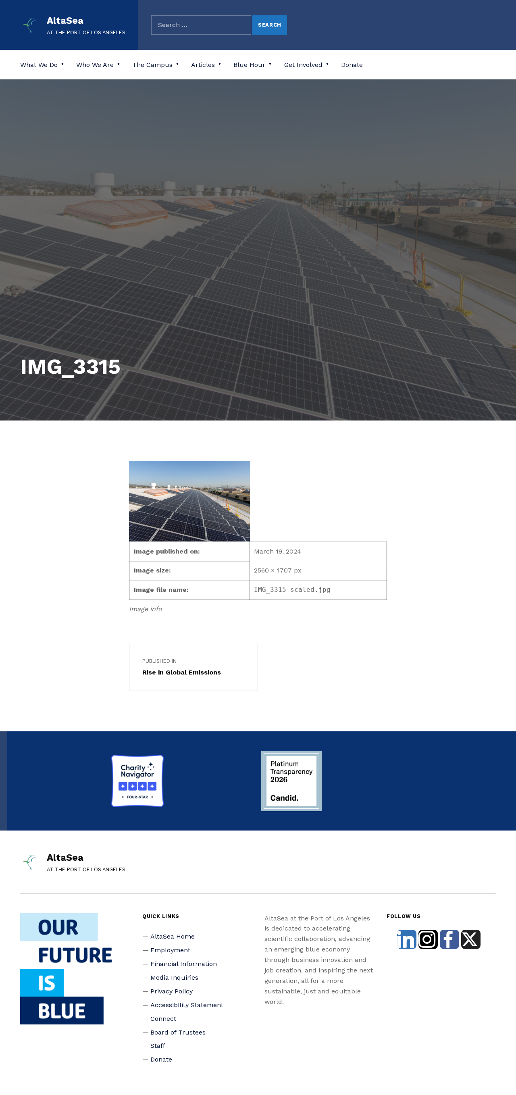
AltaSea (65, 20)
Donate (352, 65)
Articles (203, 65)
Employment (170, 950)
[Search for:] (201, 25)
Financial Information (183, 964)
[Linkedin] (406, 939)
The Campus (152, 65)
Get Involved (303, 65)
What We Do (39, 65)
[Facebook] (449, 939)
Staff (157, 1045)
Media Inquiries (174, 977)
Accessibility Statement (186, 1005)
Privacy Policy (171, 991)
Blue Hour (249, 65)
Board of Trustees (178, 1032)
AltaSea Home (172, 936)
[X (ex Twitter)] (471, 939)
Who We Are (95, 65)
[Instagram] (428, 939)
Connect (163, 1018)
